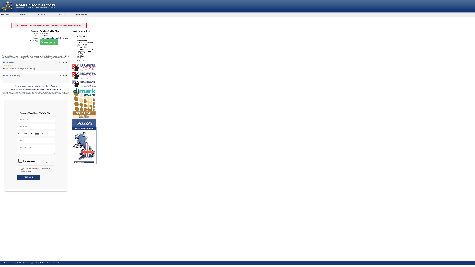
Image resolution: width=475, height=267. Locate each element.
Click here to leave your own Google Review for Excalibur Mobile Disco (36, 89)
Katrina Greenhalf (9, 62)
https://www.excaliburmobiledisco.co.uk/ (54, 38)
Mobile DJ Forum (46, 263)
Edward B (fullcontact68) (11, 76)
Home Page (5, 14)
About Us (23, 14)
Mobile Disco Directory (8, 263)
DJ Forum (41, 14)
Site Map (36, 263)
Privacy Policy (27, 263)
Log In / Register (81, 14)
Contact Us (61, 14)
